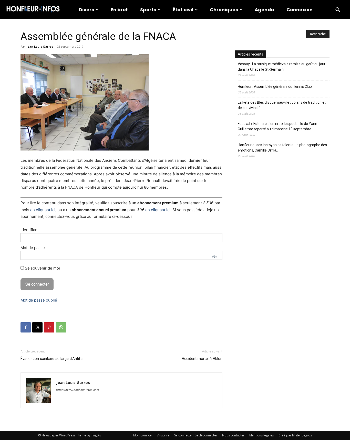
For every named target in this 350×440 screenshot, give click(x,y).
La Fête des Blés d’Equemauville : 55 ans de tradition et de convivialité (282, 105)
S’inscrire (163, 435)
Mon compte (142, 435)
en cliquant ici (157, 209)
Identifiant (29, 229)
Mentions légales (261, 435)
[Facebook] (25, 327)
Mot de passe (32, 247)
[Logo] (33, 9)
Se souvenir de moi (42, 268)
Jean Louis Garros (39, 46)
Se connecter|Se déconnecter (195, 435)
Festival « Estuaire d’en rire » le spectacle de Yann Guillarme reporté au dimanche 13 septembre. (277, 126)
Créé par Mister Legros (295, 435)
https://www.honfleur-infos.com (77, 390)
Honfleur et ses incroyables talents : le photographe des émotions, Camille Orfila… (282, 147)
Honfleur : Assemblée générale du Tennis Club (275, 86)
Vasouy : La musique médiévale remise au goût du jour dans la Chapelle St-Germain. (281, 66)
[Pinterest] (49, 327)
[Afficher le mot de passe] (214, 256)
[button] (338, 9)
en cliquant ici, (43, 209)
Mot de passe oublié (38, 300)
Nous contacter (233, 435)
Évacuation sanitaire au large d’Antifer (52, 358)
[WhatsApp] (61, 327)
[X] (37, 327)
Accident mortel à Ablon (202, 358)
